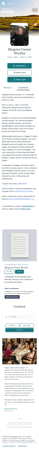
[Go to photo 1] (14, 363)
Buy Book (19, 271)
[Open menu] (35, 3)
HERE (24, 184)
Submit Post (19, 330)
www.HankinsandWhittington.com (21, 199)
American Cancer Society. (23, 191)
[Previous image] (4, 351)
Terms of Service (25, 424)
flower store (25, 209)
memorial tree (27, 206)
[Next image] (35, 351)
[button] (19, 351)
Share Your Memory (12, 297)
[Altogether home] (3, 3)
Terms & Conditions (8, 446)
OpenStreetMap (22, 427)
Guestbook (23, 87)
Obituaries (11, 3)
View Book (9, 271)
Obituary (7, 87)
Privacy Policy (14, 424)
